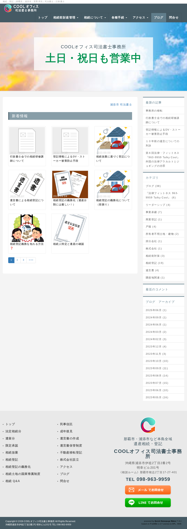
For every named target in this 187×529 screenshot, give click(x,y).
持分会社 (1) (154, 241)
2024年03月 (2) (156, 331)
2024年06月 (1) (156, 324)
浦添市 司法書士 (121, 104)
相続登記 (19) (155, 262)
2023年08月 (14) (157, 375)
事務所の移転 (154, 110)
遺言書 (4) (152, 270)
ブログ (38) (153, 186)
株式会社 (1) (154, 248)
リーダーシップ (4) (158, 204)
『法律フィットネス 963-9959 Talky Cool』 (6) (162, 195)
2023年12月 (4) (156, 346)
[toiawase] (148, 490)
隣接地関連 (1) (155, 277)
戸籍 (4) (151, 226)
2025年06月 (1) (156, 310)
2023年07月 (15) (157, 382)
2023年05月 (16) (157, 397)
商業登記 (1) (154, 219)
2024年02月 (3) (156, 339)
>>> (31, 260)
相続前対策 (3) (155, 255)
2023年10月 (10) (157, 360)
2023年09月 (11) (157, 368)
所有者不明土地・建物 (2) (162, 233)
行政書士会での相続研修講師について (163, 120)
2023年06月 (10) (157, 390)
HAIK (179, 524)
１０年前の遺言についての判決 (163, 143)
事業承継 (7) (154, 212)
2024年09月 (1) (156, 317)
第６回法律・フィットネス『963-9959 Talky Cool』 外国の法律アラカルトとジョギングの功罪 (164, 159)
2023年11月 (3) (156, 353)
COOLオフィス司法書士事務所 (39, 521)
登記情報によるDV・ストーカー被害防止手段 (163, 131)
